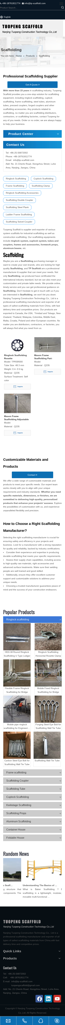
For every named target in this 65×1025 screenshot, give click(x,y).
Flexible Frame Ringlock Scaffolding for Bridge (17, 690)
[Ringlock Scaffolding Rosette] (17, 345)
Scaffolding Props (16, 813)
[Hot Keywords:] (62, 7)
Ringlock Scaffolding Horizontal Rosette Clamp (48, 654)
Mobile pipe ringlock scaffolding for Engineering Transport (17, 726)
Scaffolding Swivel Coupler (19, 221)
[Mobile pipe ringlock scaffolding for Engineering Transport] (17, 709)
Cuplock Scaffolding (43, 178)
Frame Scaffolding (15, 186)
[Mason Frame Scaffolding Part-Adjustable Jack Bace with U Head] (47, 345)
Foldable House (15, 837)
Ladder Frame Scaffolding (19, 214)
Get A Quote (32, 84)
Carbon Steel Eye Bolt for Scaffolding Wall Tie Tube (17, 762)
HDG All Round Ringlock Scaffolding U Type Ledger (17, 654)
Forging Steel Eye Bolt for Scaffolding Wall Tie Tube (48, 726)
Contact (32, 475)
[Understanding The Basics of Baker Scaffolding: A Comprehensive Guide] (42, 881)
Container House (15, 829)
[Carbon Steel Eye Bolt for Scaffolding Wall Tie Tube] (17, 745)
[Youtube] (57, 998)
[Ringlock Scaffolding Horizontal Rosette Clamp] (48, 636)
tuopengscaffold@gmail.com (25, 985)
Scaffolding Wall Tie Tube (47, 760)
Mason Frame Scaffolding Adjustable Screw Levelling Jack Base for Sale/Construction (16, 418)
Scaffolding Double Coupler (19, 200)
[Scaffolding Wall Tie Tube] (47, 745)
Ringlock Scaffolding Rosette (15, 357)
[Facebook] (39, 998)
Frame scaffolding (16, 772)
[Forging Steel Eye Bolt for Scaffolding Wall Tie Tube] (48, 709)
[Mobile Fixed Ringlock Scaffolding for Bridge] (48, 673)
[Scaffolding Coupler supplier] (31, 28)
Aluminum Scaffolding (18, 821)
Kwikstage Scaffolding (18, 805)
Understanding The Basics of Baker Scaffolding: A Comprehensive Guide (38, 885)
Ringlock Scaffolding (16, 178)
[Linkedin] (48, 998)
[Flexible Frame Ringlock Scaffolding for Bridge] (17, 673)
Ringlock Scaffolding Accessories (22, 193)
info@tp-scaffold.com (35, 3)
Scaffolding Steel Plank (17, 207)
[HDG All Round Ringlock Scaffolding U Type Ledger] (17, 636)
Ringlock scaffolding (17, 619)
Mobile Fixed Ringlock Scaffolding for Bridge (48, 690)
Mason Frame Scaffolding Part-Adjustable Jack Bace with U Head (46, 357)
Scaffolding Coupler (17, 780)
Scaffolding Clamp (41, 186)
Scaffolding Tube (15, 788)
